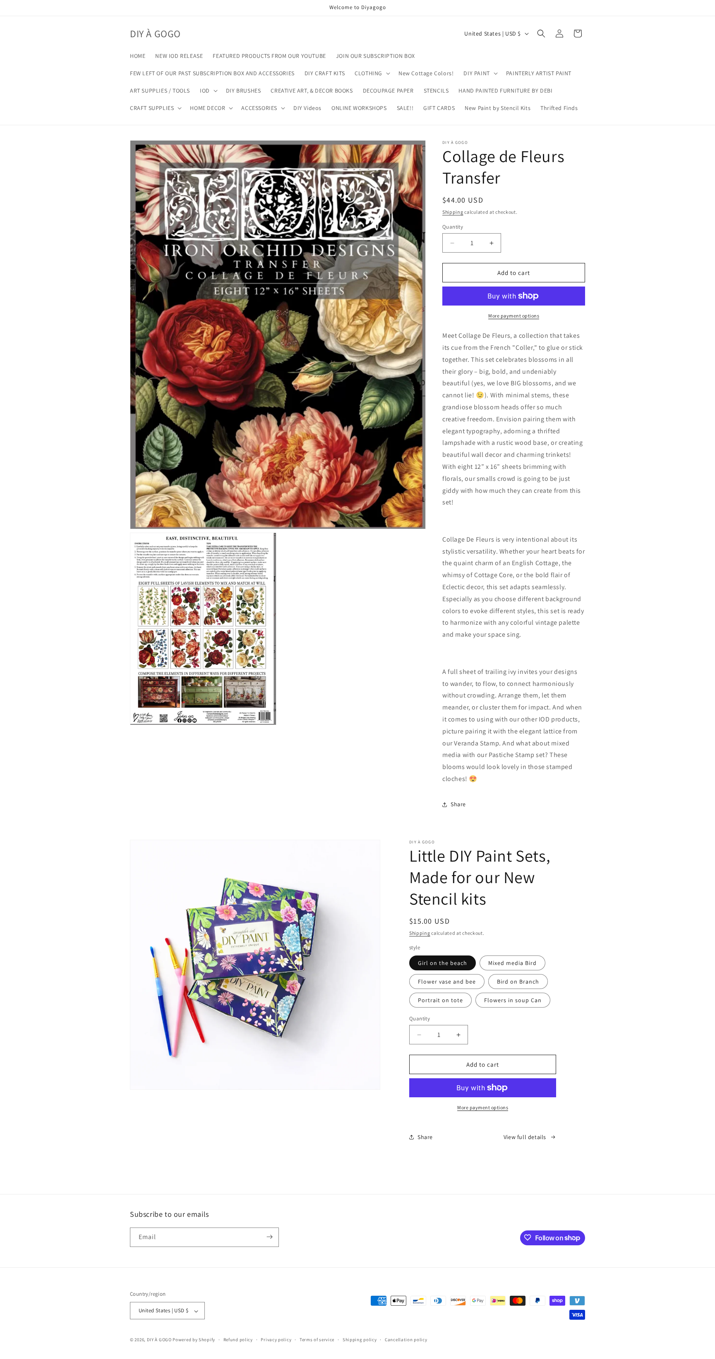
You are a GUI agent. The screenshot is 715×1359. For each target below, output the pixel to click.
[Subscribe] (269, 1237)
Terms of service (317, 1339)
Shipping (452, 212)
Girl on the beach (442, 963)
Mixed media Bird (512, 963)
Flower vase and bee (447, 981)
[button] (371, 73)
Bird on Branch (518, 981)
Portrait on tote (440, 1000)
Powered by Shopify (194, 1340)
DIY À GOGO (159, 1340)
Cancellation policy (406, 1339)
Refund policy (238, 1339)
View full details (525, 1137)
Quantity (452, 226)
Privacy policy (276, 1339)
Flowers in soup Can (513, 1000)
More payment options (513, 316)
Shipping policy (360, 1339)
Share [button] (458, 804)
